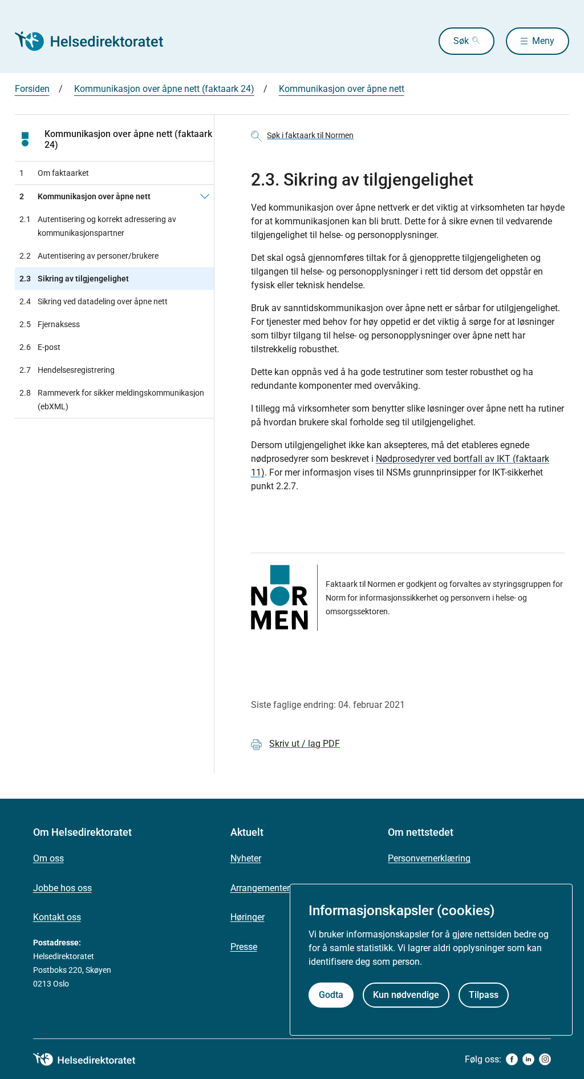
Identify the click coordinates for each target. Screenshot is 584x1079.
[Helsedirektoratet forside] (97, 41)
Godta (331, 994)
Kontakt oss (57, 917)
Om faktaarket (54, 173)
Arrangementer (260, 888)
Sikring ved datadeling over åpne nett (93, 301)
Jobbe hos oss (62, 888)
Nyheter (245, 858)
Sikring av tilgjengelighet (74, 278)
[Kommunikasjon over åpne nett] (205, 196)
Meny (543, 40)
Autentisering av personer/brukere (89, 255)
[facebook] (512, 1059)
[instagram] (545, 1059)
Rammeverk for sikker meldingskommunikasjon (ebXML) (111, 399)
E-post (39, 347)
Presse (243, 946)
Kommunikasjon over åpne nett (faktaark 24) (164, 88)
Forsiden (32, 88)
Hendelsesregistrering (67, 370)
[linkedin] (528, 1059)
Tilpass (483, 994)
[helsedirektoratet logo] (92, 1059)
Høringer (247, 917)
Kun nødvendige (406, 994)
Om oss (48, 858)
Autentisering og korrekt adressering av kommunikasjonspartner (97, 226)
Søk (461, 40)
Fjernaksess (49, 324)
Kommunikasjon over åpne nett (341, 88)
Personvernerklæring (429, 858)
